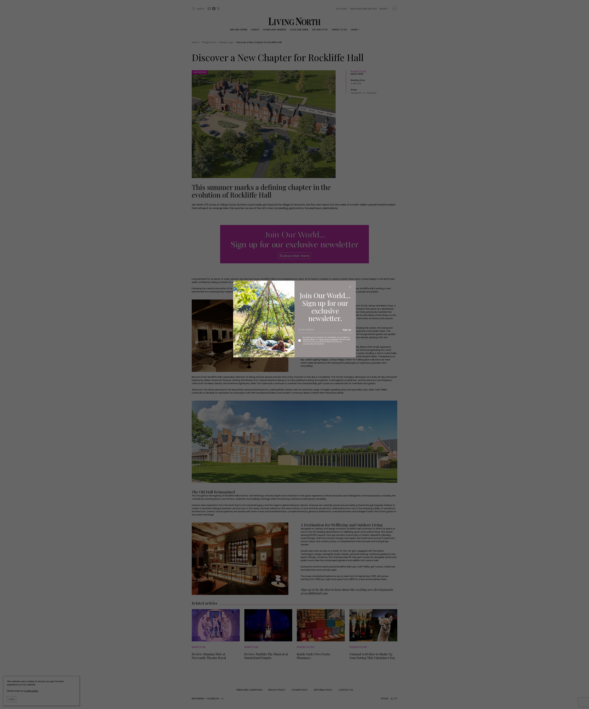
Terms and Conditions (328, 339)
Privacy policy (309, 339)
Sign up (347, 329)
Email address (305, 331)
